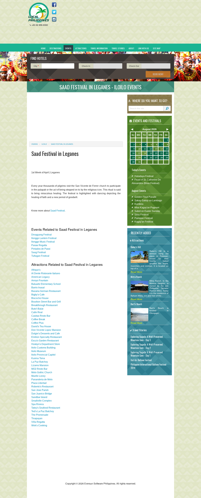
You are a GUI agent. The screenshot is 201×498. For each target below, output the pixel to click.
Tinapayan (36, 418)
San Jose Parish (40, 390)
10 (139, 149)
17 (139, 153)
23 (133, 157)
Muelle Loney (38, 376)
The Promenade (39, 415)
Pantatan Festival (143, 218)
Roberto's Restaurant (42, 386)
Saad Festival (57, 210)
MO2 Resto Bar (39, 369)
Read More (136, 272)
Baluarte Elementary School (46, 284)
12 (151, 149)
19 (151, 153)
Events (68, 48)
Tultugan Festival (40, 256)
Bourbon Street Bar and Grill (46, 301)
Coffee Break (38, 319)
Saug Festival (38, 252)
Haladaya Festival (143, 176)
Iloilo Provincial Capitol (43, 354)
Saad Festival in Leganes (62, 144)
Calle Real (37, 312)
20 (156, 153)
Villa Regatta (38, 422)
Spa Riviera (37, 404)
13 (156, 149)
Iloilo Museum (38, 351)
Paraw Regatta (39, 245)
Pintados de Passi (40, 249)
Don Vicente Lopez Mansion (46, 330)
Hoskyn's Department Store (45, 344)
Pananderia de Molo (42, 379)
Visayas (34, 144)
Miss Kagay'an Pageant (146, 207)
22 (167, 153)
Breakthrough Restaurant (44, 305)
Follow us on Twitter (54, 12)
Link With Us (143, 48)
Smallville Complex (41, 400)
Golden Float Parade (145, 197)
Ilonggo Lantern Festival (44, 238)
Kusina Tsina (38, 358)
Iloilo (44, 144)
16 (133, 153)
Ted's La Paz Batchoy (42, 411)
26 (151, 157)
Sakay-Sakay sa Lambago (148, 200)
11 (145, 149)
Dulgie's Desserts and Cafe (45, 333)
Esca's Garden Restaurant (45, 340)
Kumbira (138, 204)
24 (139, 157)
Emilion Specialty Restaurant (46, 337)
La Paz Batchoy (39, 362)
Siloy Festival (141, 214)
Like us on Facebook (54, 4)
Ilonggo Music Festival (43, 241)
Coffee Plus (37, 323)
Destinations (55, 48)
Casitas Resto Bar (40, 316)
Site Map (156, 48)
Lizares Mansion (40, 365)
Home (43, 48)
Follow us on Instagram (54, 19)
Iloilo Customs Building (43, 347)
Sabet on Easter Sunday (147, 211)
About (131, 48)
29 (167, 157)
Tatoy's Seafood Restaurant (45, 408)
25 (145, 157)
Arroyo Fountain (39, 280)
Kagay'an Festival (143, 221)
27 (156, 157)
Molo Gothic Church (41, 372)
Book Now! (158, 74)
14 (161, 149)
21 (161, 153)
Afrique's (35, 270)
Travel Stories (118, 48)
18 (145, 153)
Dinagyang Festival (41, 234)
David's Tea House (41, 326)
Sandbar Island (39, 397)
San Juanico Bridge (41, 393)
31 (139, 162)
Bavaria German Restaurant (45, 291)
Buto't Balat (37, 308)
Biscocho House (40, 298)
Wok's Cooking (39, 425)
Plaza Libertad (38, 383)
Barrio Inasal (38, 287)
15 (167, 149)
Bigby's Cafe (38, 294)
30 (133, 162)
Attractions (81, 48)
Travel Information (99, 48)
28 (161, 157)
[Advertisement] (118, 23)
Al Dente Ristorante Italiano (45, 273)
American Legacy (40, 277)
